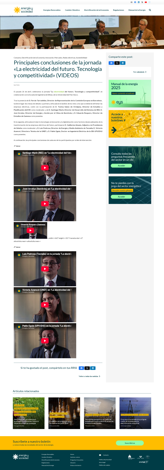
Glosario (72, 463)
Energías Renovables (48, 454)
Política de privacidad (105, 459)
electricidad (59, 92)
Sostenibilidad (81, 58)
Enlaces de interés (75, 465)
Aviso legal (102, 462)
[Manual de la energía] (130, 93)
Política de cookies (104, 465)
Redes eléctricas (69, 58)
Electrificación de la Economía (33, 58)
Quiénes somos (75, 457)
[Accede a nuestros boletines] (130, 126)
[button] (62, 10)
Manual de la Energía (48, 465)
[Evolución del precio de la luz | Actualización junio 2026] (64, 413)
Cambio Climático (47, 457)
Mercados (58, 58)
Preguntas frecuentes (76, 460)
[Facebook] (135, 2)
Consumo (17, 58)
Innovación (49, 58)
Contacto (106, 455)
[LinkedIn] (138, 2)
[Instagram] (149, 2)
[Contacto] (101, 455)
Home (72, 454)
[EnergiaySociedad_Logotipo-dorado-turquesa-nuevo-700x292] (23, 10)
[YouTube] (146, 2)
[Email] (131, 2)
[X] (142, 2)
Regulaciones (46, 463)
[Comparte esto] (81, 368)
